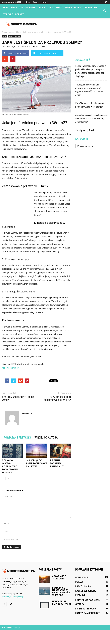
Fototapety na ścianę (87, 599)
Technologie (90, 7)
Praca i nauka (73, 7)
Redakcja (11, 47)
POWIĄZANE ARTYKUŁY (17, 437)
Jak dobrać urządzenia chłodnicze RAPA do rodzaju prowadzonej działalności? (91, 118)
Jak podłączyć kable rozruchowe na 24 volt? (36, 463)
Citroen (79, 604)
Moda (51, 7)
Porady (19, 14)
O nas (28, 2)
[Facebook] (101, 2)
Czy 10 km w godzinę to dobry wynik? (18, 398)
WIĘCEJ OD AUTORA (46, 437)
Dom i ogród (10, 7)
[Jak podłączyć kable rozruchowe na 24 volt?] (36, 451)
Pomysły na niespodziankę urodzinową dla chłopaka (61, 591)
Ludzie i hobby (27, 7)
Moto (59, 7)
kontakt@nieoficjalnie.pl (13, 596)
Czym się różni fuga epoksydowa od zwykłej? (57, 398)
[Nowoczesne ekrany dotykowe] (44, 604)
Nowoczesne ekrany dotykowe (61, 602)
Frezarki (80, 595)
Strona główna (8, 32)
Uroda (41, 7)
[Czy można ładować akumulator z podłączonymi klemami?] (12, 451)
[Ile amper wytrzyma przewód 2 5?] (60, 451)
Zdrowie (8, 14)
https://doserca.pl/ (10, 368)
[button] (104, 10)
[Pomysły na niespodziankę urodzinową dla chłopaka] (44, 591)
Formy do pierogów (85, 608)
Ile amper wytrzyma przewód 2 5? (57, 463)
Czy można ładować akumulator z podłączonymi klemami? (10, 466)
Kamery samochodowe (87, 613)
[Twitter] (106, 2)
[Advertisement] (74, 24)
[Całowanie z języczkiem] (44, 579)
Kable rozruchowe (14, 36)
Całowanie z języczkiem (59, 577)
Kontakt (45, 2)
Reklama (36, 2)
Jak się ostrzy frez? (84, 130)
